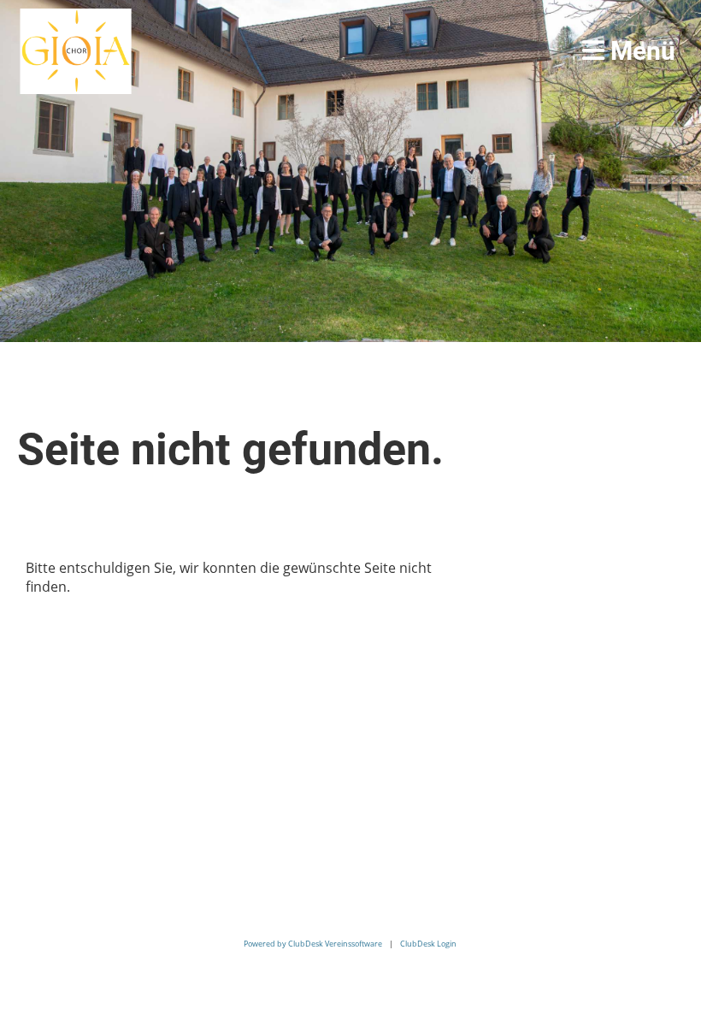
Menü (639, 51)
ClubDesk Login (428, 943)
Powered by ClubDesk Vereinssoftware (313, 943)
